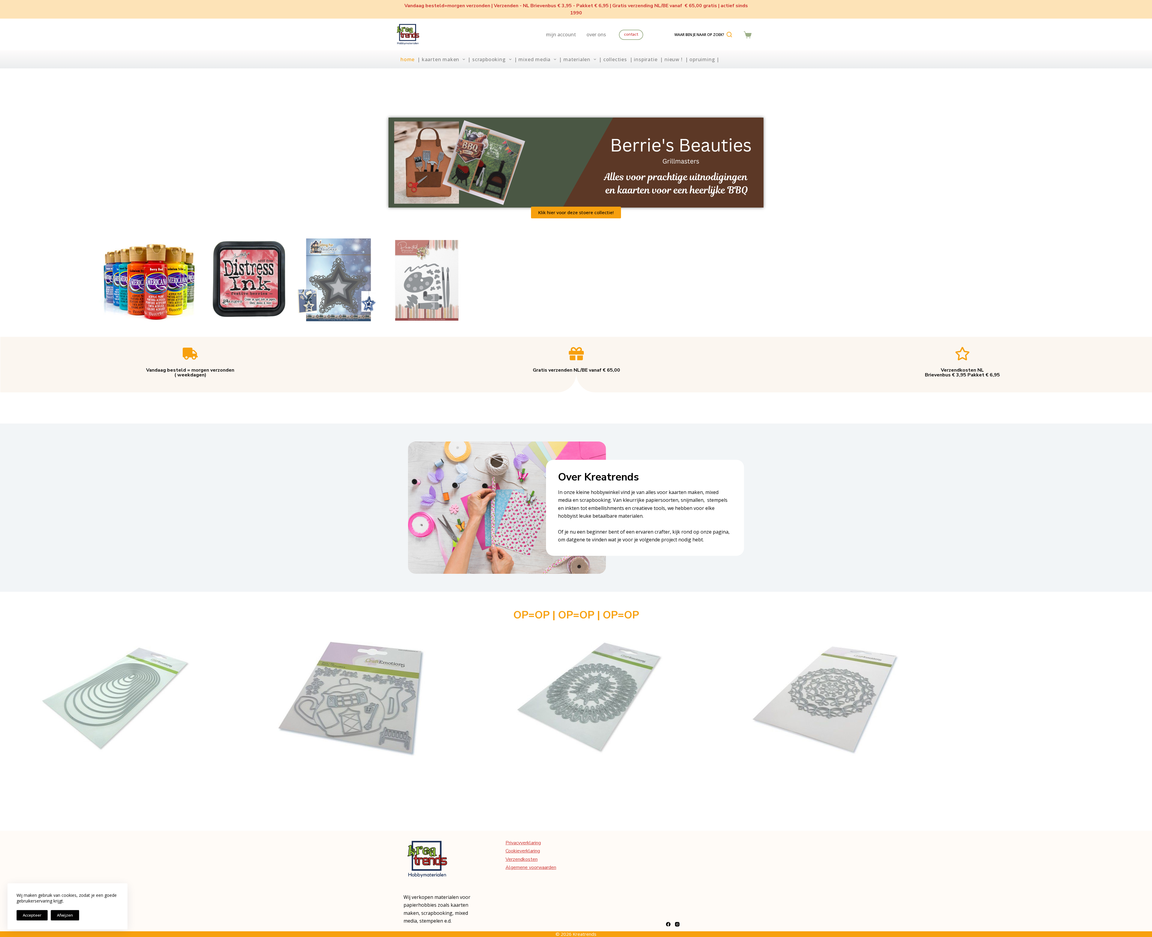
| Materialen (574, 59)
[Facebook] (668, 924)
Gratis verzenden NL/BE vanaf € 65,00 (576, 370)
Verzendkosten (522, 859)
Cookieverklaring (523, 851)
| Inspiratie (644, 59)
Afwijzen (65, 915)
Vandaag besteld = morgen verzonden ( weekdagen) (190, 372)
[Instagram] (677, 924)
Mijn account (561, 34)
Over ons (596, 34)
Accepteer (32, 915)
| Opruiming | (702, 59)
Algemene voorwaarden (531, 867)
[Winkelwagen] (748, 35)
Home (407, 59)
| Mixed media (532, 59)
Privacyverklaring (523, 843)
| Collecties (613, 59)
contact (631, 34)
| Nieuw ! (671, 59)
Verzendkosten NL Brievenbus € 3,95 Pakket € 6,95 (962, 372)
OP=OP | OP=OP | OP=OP (576, 615)
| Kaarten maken (438, 59)
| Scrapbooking (487, 59)
